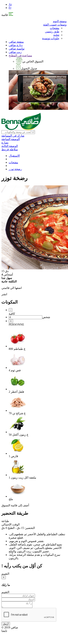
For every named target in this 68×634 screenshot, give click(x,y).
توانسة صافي (16, 48)
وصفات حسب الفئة (55, 24)
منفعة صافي (16, 41)
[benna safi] (21, 129)
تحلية (56, 34)
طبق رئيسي (52, 31)
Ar (10, 4)
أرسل (6, 623)
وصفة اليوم (60, 21)
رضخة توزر (15, 169)
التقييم (5, 573)
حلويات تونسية (50, 38)
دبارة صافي (15, 45)
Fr (10, 7)
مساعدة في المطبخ (20, 55)
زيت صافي (15, 52)
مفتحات (54, 28)
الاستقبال (14, 155)
